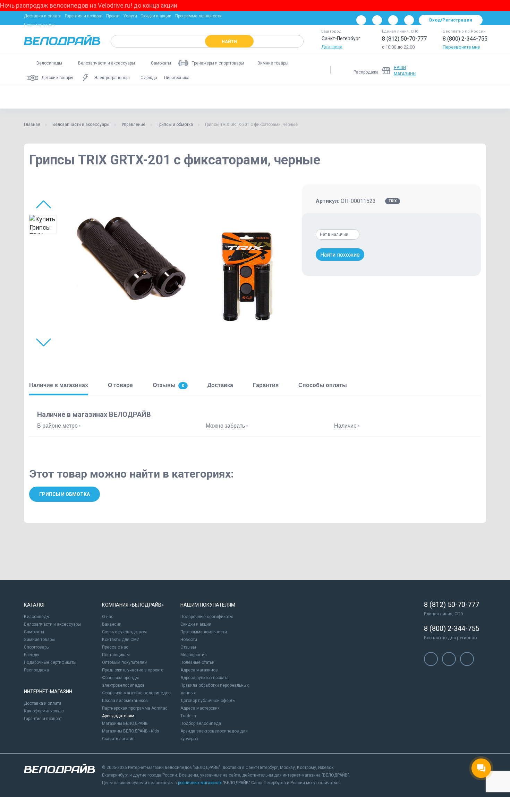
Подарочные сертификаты (50, 662)
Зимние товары (39, 639)
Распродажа (36, 670)
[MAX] (409, 20)
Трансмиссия (84, 96)
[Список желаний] (459, 69)
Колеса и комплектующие (172, 96)
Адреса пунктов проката (204, 677)
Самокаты (34, 631)
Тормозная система (235, 96)
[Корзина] (477, 69)
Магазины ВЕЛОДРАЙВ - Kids (130, 731)
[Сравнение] (441, 69)
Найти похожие (340, 254)
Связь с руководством (124, 631)
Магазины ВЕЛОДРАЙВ (125, 723)
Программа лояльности (198, 16)
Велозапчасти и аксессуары (80, 124)
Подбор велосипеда (200, 723)
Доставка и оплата (42, 16)
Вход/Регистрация (450, 20)
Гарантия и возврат (84, 16)
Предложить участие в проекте (132, 670)
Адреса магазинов (199, 670)
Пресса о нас (115, 647)
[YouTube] (377, 20)
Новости (188, 639)
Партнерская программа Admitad (135, 708)
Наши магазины (40, 25)
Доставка (331, 46)
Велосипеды (37, 616)
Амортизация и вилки (292, 96)
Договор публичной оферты (208, 700)
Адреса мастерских (200, 708)
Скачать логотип (118, 738)
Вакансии (111, 624)
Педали (122, 96)
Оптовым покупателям (124, 662)
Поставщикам (116, 654)
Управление (343, 96)
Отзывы (188, 647)
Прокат (113, 16)
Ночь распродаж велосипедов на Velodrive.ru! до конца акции (88, 5)
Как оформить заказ (44, 711)
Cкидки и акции (195, 624)
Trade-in (188, 715)
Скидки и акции (156, 16)
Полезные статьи (197, 662)
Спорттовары (37, 647)
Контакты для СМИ (120, 639)
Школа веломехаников (125, 700)
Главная (32, 124)
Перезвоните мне (461, 47)
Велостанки (383, 96)
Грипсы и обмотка (175, 124)
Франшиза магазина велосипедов (136, 693)
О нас (107, 616)
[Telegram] (393, 20)
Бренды (31, 654)
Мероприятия (193, 654)
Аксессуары (43, 96)
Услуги (130, 16)
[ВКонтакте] (361, 20)
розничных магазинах (200, 782)
